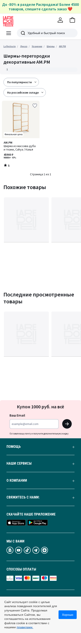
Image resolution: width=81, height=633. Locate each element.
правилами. (25, 627)
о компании (16, 481)
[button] (72, 20)
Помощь (13, 447)
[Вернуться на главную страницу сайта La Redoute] (8, 21)
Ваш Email (17, 415)
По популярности (19, 82)
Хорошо (67, 614)
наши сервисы (19, 463)
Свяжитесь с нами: (23, 497)
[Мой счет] (60, 20)
